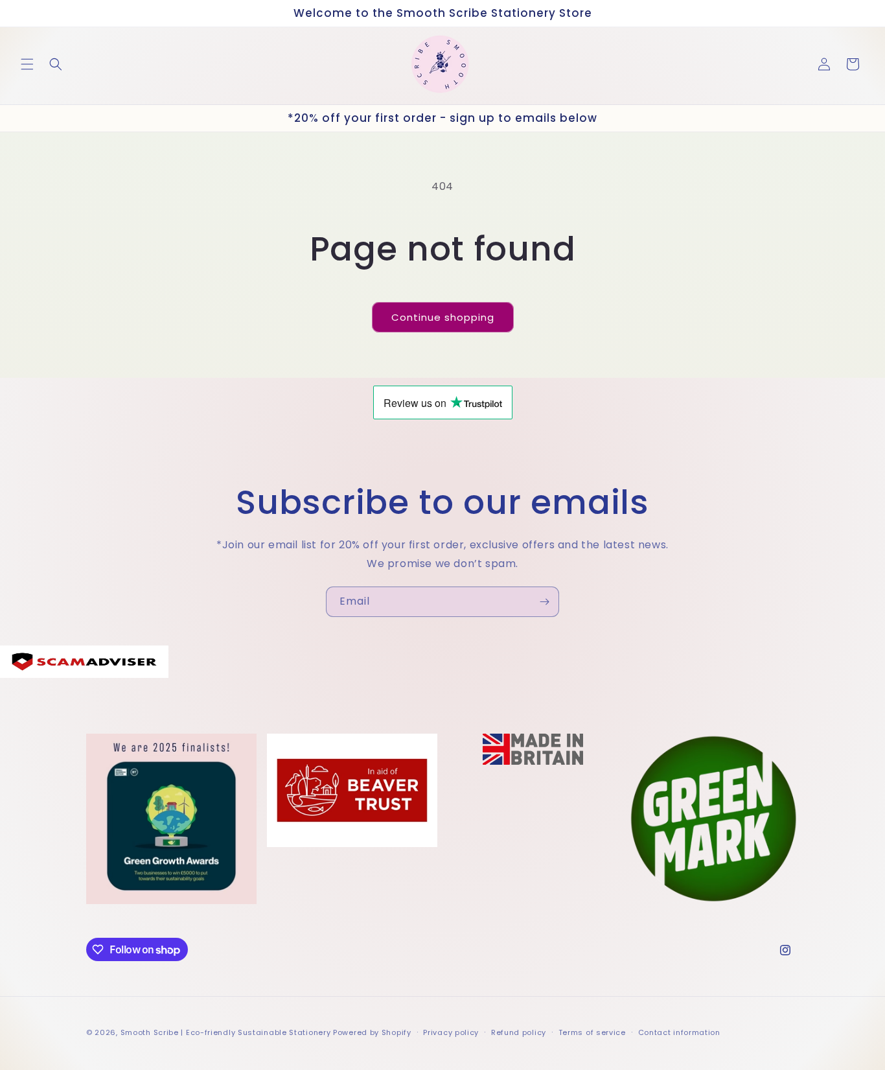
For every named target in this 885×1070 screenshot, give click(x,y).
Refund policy (518, 1032)
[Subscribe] (544, 602)
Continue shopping (442, 317)
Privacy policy (451, 1032)
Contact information (679, 1032)
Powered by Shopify (372, 1032)
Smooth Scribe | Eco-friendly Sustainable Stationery (226, 1032)
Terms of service (592, 1032)
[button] (27, 64)
